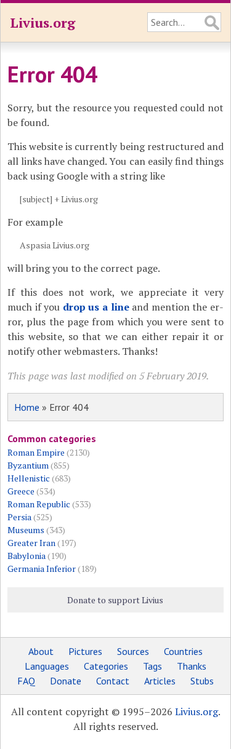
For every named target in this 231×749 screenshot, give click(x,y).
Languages (47, 666)
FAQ (26, 681)
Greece (20, 491)
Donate (65, 681)
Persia (19, 517)
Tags (152, 666)
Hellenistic (28, 478)
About (41, 651)
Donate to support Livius (115, 600)
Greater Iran (31, 543)
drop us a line (96, 307)
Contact (112, 681)
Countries (183, 651)
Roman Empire (36, 452)
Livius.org (42, 22)
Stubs (202, 681)
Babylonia (26, 555)
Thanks (191, 666)
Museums (25, 530)
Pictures (85, 651)
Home (26, 407)
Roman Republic (38, 504)
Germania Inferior (41, 568)
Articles (160, 681)
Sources (133, 651)
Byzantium (28, 465)
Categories (106, 666)
